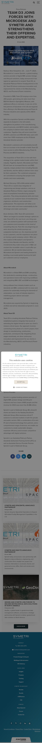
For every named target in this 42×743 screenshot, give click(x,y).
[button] (21, 387)
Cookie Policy (23, 377)
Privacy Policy (34, 377)
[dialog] (21, 371)
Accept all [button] (21, 382)
